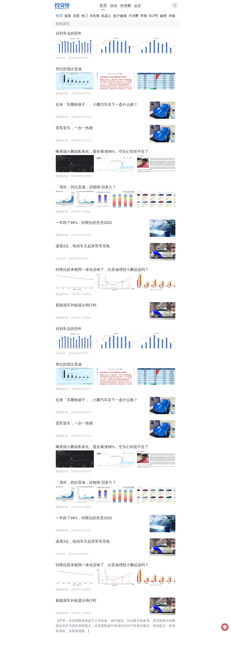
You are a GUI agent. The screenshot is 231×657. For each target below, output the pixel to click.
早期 (143, 15)
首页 (103, 5)
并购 (171, 15)
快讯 (113, 5)
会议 (137, 5)
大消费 (133, 15)
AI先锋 (95, 15)
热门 (84, 15)
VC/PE (153, 15)
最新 (67, 15)
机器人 (106, 15)
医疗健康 (120, 15)
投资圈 (125, 5)
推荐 (59, 15)
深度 (76, 15)
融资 (163, 15)
